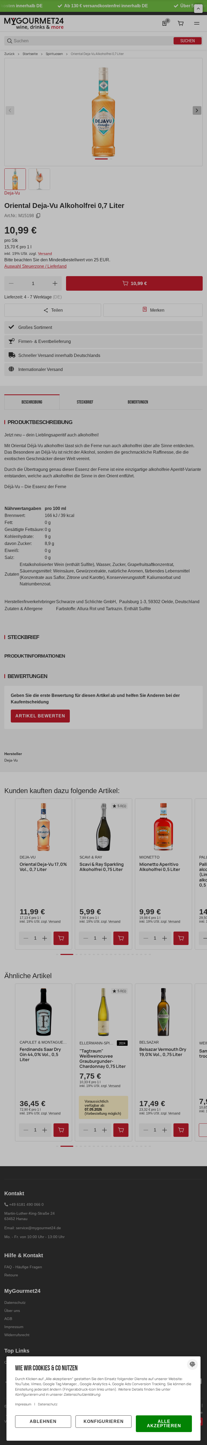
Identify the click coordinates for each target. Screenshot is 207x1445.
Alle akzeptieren (164, 1423)
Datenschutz (47, 1404)
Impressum (23, 1404)
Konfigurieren (104, 1421)
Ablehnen (43, 1421)
